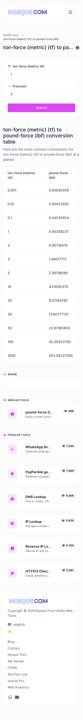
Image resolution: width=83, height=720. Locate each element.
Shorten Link (17, 674)
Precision (19, 86)
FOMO (13, 668)
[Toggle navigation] (70, 12)
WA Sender (16, 661)
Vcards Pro (16, 681)
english (19, 624)
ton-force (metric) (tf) (28, 66)
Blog (11, 642)
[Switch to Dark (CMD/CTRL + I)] (10, 631)
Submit (41, 108)
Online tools (10, 35)
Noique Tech (17, 655)
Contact (14, 648)
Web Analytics (18, 687)
